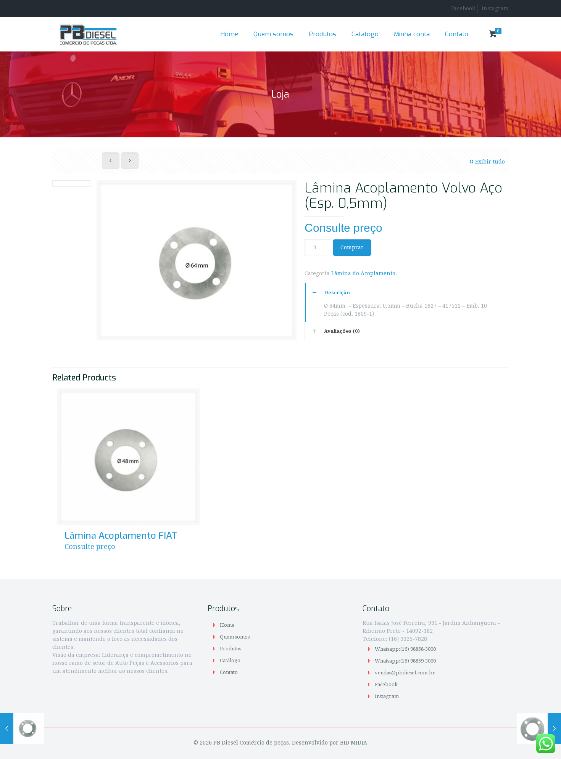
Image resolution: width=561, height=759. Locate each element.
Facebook (463, 8)
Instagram (495, 8)
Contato (229, 672)
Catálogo (230, 660)
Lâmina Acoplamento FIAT (120, 536)
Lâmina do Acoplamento (363, 273)
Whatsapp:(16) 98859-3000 (406, 661)
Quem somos (235, 637)
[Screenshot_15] (196, 263)
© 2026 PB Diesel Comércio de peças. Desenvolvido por (266, 743)
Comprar (352, 247)
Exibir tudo (490, 162)
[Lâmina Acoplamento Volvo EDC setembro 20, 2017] (539, 728)
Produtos (230, 648)
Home (227, 625)
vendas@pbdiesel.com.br (405, 673)
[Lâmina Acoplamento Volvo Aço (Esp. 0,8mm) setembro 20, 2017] (22, 728)
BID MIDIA (353, 743)
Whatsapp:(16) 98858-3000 (406, 649)
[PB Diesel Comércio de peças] (88, 34)
